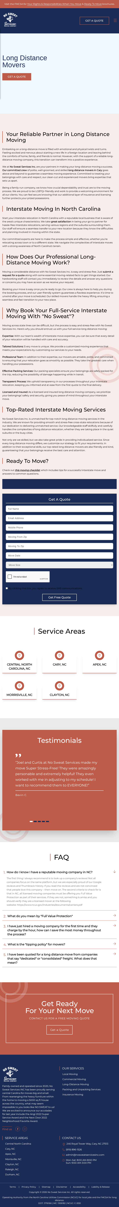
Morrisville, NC (13, 1159)
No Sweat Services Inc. (23, 166)
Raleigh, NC (12, 1169)
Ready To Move (93, 4)
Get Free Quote (59, 597)
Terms (13, 1187)
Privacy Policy (29, 1187)
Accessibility (79, 1187)
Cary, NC (10, 1148)
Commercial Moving (74, 1079)
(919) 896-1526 (74, 1149)
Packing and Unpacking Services (81, 1089)
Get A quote (17, 76)
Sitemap (46, 1187)
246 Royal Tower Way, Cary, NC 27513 (87, 1143)
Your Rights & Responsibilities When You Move (54, 4)
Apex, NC (10, 1154)
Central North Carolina (18, 1143)
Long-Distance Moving (75, 1084)
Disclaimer (62, 1187)
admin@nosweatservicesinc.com (85, 1154)
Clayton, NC (12, 1164)
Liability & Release (100, 1187)
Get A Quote (94, 20)
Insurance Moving (72, 1094)
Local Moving (70, 1074)
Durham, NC (12, 1174)
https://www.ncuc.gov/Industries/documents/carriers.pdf (49, 904)
